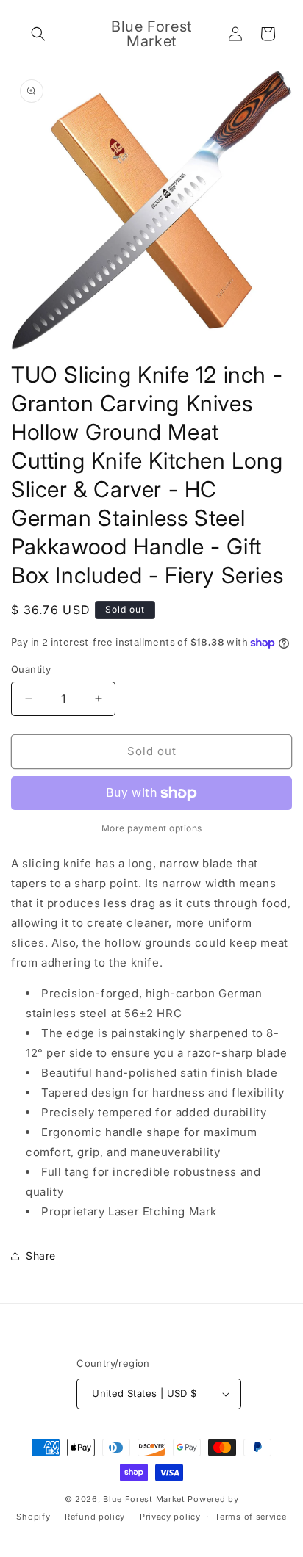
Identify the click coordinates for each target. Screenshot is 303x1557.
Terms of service (250, 1516)
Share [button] (41, 1255)
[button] (38, 34)
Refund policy (95, 1516)
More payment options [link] (151, 828)
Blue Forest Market (144, 1499)
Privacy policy (170, 1516)
